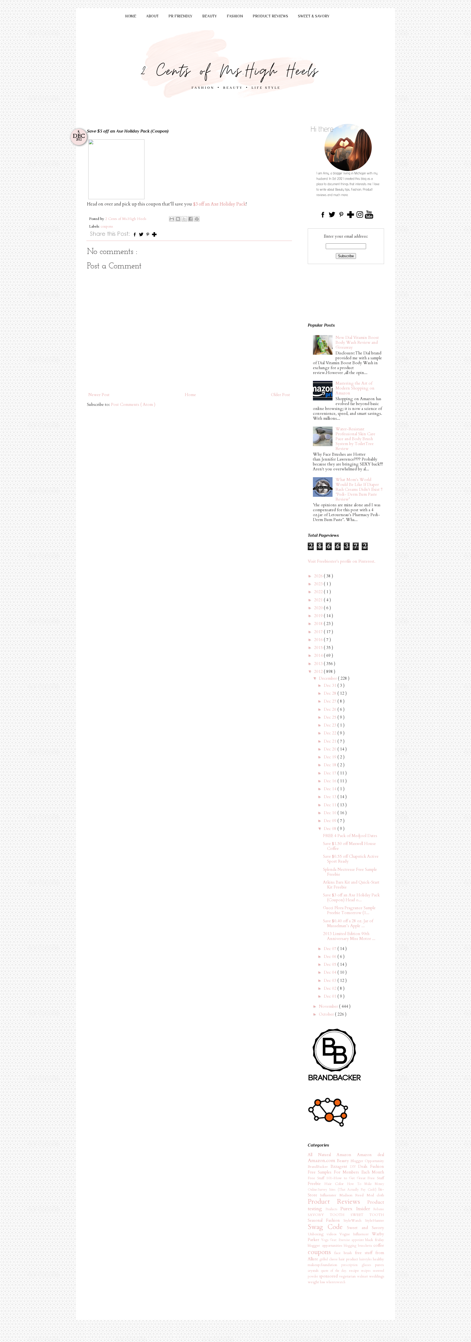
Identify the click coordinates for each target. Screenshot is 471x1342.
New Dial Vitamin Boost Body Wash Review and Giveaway (357, 342)
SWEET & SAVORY (314, 16)
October (327, 1014)
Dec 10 (330, 813)
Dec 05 (330, 964)
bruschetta (366, 1245)
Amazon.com (322, 1160)
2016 (319, 639)
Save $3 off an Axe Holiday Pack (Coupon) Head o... (351, 897)
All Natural (322, 1154)
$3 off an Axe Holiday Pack (219, 204)
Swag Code (327, 1226)
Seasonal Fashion (325, 1220)
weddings (376, 1276)
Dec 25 (330, 717)
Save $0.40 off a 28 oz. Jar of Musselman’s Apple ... (348, 923)
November (329, 1006)
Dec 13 (330, 796)
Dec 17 (330, 773)
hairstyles (366, 1259)
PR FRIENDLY (180, 16)
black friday (374, 1239)
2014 (319, 655)
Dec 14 (330, 789)
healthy (378, 1259)
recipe (355, 1270)
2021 (319, 600)
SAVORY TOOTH (329, 1214)
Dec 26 (330, 709)
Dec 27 (330, 701)
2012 (319, 671)
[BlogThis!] (178, 219)
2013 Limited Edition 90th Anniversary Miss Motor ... (349, 936)
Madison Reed (353, 1195)
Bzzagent (340, 1166)
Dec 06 (330, 956)
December (328, 678)
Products (332, 1209)
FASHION (235, 16)
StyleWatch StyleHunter (363, 1220)
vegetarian (348, 1276)
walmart (363, 1276)
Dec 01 (330, 996)
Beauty (343, 1160)
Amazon (347, 1154)
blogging (351, 1245)
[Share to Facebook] (190, 219)
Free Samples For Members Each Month (346, 1172)
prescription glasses (358, 1265)
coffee (378, 1245)
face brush (344, 1253)
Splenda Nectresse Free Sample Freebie (350, 872)
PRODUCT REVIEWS (270, 16)
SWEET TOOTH (367, 1214)
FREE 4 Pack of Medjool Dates (350, 835)
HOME (130, 16)
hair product (349, 1259)
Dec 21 (330, 741)
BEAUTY (209, 16)
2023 (319, 584)
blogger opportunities (326, 1245)
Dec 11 (330, 805)
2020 (319, 608)
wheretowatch (335, 1282)
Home (190, 394)
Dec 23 (330, 725)
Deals (364, 1166)
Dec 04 (330, 972)
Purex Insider (356, 1208)
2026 (319, 576)
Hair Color (335, 1183)
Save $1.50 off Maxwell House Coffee (349, 846)
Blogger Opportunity (367, 1161)
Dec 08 (330, 828)
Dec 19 (330, 757)
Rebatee (378, 1209)
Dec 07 (330, 948)
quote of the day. (335, 1271)
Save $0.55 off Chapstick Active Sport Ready (351, 859)
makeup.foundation (324, 1265)
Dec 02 (330, 988)
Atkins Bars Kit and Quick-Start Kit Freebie (351, 885)
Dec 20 (330, 749)
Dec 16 (330, 781)
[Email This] (171, 219)
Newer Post (99, 394)
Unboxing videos (323, 1234)
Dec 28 (330, 693)
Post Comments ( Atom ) (133, 404)
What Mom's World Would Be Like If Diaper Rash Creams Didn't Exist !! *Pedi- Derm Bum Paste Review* (359, 489)
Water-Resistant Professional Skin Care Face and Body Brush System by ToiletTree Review (355, 438)
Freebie (316, 1183)
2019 (319, 615)
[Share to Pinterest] (197, 219)
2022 (319, 592)
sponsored (329, 1276)
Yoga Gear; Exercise (336, 1240)
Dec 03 (330, 980)
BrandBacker (319, 1166)
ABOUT (152, 16)
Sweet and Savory (365, 1227)
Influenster (329, 1195)
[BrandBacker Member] (335, 1081)
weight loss (317, 1282)
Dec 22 (330, 733)
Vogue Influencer (355, 1234)
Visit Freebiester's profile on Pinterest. (341, 561)
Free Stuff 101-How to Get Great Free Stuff (346, 1178)
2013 (319, 663)
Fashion (377, 1166)
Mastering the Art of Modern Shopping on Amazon (355, 388)
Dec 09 (330, 820)
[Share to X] (184, 219)
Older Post (280, 394)
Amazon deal (370, 1154)
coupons (107, 226)
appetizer (359, 1240)
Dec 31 (330, 685)
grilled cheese (329, 1259)
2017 (319, 632)
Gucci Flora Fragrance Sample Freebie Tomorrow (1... (349, 910)
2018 (319, 623)
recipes (367, 1271)
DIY (354, 1167)
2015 (319, 647)
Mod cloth (375, 1195)
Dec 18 (330, 765)
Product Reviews (337, 1201)
